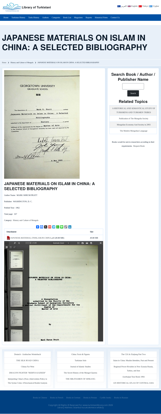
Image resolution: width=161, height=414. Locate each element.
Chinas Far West (27, 367)
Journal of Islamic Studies (80, 367)
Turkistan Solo (80, 360)
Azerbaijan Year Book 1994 (133, 377)
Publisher (8, 201)
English (134, 6)
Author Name (9, 195)
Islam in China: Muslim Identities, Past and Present (133, 360)
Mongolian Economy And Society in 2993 (134, 125)
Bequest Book (139, 146)
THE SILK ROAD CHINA (27, 360)
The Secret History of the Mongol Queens (80, 373)
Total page (8, 214)
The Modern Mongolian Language (133, 131)
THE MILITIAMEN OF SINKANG (80, 379)
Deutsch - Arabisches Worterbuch (27, 354)
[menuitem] (6, 17)
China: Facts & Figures (80, 354)
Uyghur (155, 6)
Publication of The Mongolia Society (133, 118)
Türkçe (145, 6)
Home (4, 62)
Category (7, 220)
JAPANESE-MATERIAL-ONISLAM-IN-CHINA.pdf (32, 238)
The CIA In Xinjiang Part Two (133, 354)
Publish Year (9, 208)
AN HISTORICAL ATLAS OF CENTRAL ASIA (133, 383)
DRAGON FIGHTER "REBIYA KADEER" (27, 373)
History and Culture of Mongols (25, 220)
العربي (123, 6)
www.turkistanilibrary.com (95, 405)
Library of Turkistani (36, 7)
